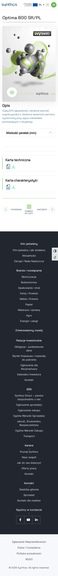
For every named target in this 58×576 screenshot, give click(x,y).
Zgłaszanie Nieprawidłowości (29, 541)
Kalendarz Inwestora (29, 374)
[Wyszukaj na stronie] (47, 5)
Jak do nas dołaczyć (29, 462)
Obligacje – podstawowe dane (29, 348)
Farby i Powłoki (29, 293)
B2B (29, 389)
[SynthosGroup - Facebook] (20, 520)
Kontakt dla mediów (29, 500)
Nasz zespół (29, 457)
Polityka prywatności (29, 553)
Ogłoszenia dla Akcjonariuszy (29, 367)
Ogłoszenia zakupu (29, 410)
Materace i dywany (29, 309)
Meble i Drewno (29, 298)
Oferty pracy (29, 468)
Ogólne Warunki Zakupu (29, 430)
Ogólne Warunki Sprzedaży (29, 415)
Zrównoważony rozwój (29, 330)
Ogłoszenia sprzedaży (29, 404)
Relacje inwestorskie (29, 340)
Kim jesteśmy (29, 243)
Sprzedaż (29, 495)
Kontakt (29, 379)
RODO (29, 559)
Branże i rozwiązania (29, 270)
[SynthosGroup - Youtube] (28, 520)
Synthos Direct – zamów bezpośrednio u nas (29, 397)
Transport (29, 436)
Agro (29, 315)
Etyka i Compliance (29, 547)
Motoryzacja (29, 276)
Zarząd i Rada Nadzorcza (29, 261)
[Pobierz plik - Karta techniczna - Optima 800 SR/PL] (10, 166)
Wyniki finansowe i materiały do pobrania (29, 357)
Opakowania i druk (29, 287)
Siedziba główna (29, 489)
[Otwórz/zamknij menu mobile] (53, 5)
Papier (29, 304)
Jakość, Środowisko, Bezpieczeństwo (29, 423)
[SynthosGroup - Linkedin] (36, 520)
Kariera (29, 445)
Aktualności (29, 255)
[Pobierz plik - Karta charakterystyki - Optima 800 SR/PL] (10, 186)
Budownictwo (29, 282)
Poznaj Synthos (29, 451)
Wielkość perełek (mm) (21, 133)
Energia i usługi (29, 321)
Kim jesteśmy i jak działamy (29, 250)
